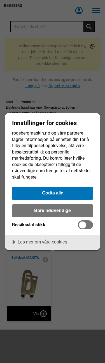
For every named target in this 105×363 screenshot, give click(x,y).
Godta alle (52, 192)
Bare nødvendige (52, 210)
